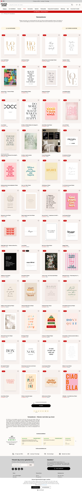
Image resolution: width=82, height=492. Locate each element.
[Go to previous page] (34, 411)
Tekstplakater (12, 13)
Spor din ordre (61, 475)
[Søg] (72, 5)
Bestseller (15, 477)
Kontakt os (60, 477)
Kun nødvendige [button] (45, 487)
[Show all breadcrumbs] (2, 13)
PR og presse (38, 477)
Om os (37, 475)
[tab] (76, 4)
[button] (41, 490)
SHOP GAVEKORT (59, 468)
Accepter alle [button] (36, 487)
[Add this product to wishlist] (18, 35)
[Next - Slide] (76, 441)
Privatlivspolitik (44, 484)
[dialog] (41, 485)
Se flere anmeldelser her (41, 448)
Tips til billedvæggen (17, 475)
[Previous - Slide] (20, 441)
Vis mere (41, 405)
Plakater (6, 13)
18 (45, 411)
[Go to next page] (48, 411)
